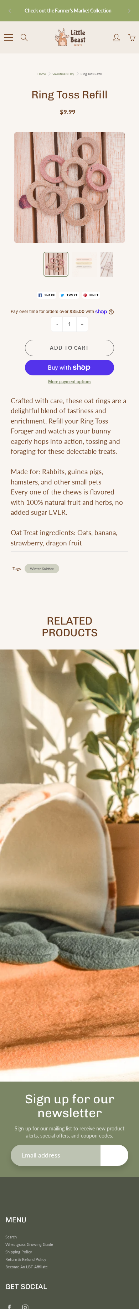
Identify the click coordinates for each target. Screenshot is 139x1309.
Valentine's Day (63, 74)
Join (114, 1155)
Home (41, 74)
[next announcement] (129, 10)
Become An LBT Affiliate (26, 1267)
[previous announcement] (10, 10)
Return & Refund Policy (25, 1259)
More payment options (69, 381)
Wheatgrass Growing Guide (29, 1244)
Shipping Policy (18, 1252)
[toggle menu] (8, 37)
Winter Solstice (42, 568)
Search (11, 1237)
